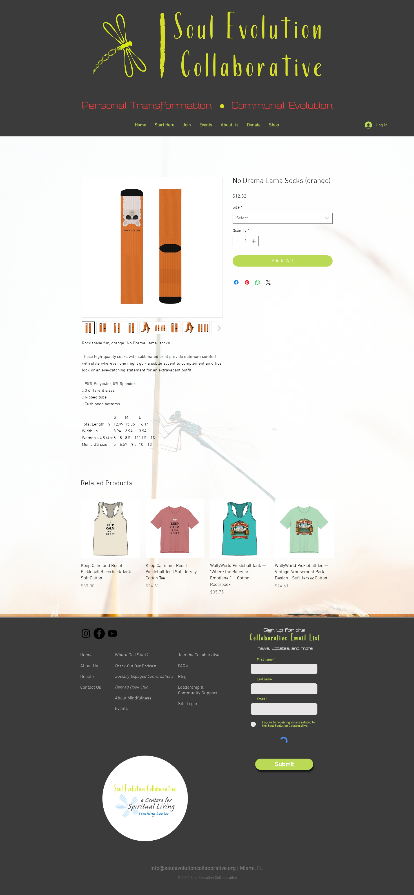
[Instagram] (86, 633)
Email (261, 699)
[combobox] (283, 218)
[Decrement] (237, 241)
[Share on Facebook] (236, 282)
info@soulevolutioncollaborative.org (193, 868)
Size (237, 207)
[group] (207, 547)
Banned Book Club (131, 687)
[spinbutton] (246, 241)
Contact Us (90, 687)
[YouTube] (112, 633)
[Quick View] (110, 528)
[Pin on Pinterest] (247, 282)
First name (265, 659)
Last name (264, 679)
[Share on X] (268, 282)
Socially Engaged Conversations (144, 676)
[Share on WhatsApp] (257, 282)
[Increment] (254, 241)
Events (121, 709)
